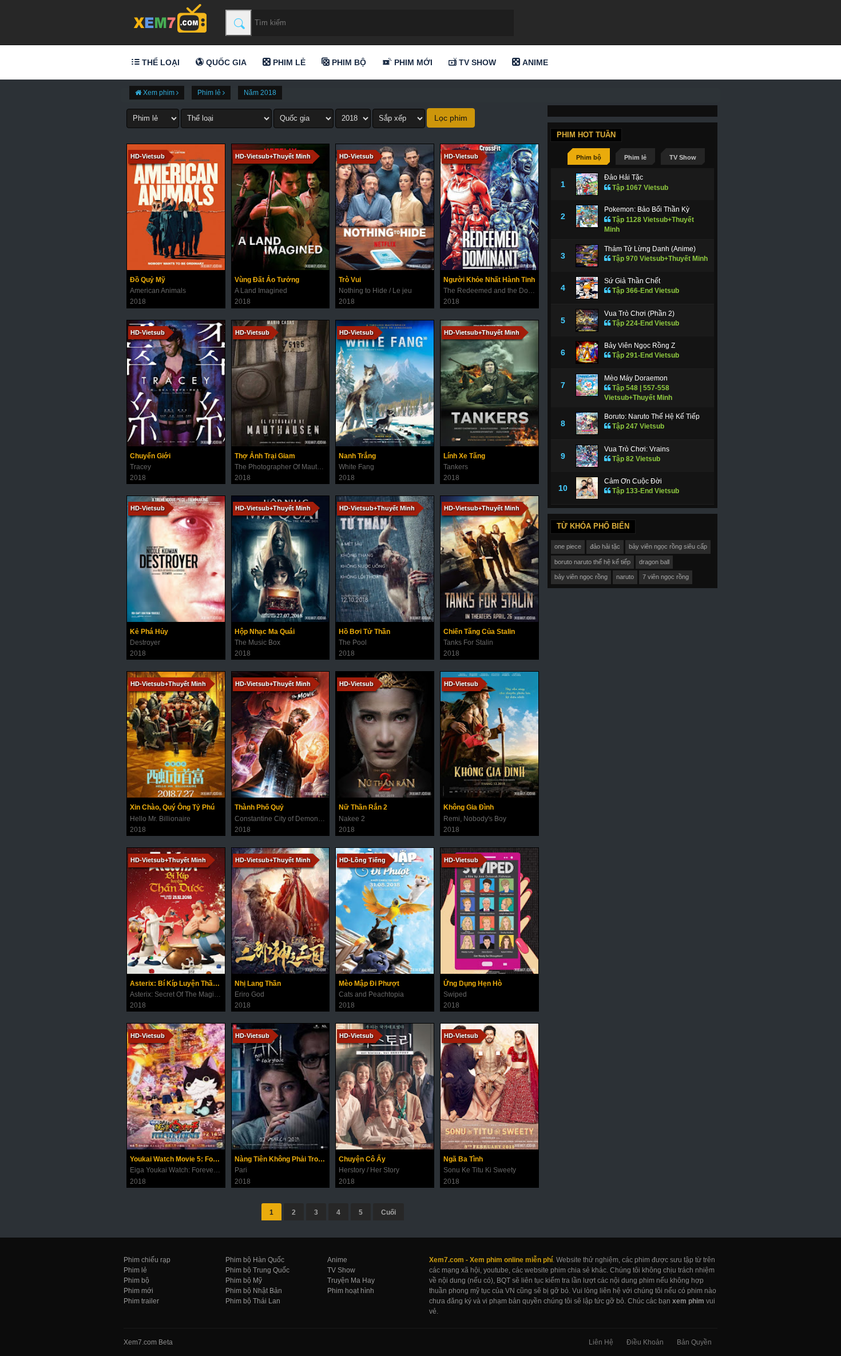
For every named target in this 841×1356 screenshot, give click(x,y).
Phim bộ (348, 62)
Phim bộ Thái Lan (252, 1301)
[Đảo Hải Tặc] (587, 184)
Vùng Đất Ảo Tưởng (267, 280)
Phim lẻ (288, 62)
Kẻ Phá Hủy (149, 632)
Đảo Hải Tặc (623, 177)
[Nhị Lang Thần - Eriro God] (281, 911)
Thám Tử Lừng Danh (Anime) (650, 249)
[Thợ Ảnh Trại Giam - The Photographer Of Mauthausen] (281, 383)
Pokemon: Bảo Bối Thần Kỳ (646, 209)
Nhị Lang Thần (258, 984)
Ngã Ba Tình (463, 1159)
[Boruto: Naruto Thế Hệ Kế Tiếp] (587, 423)
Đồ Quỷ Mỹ (147, 280)
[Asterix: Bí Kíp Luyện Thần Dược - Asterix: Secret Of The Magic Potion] (176, 911)
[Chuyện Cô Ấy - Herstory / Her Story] (385, 1086)
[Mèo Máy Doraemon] (587, 385)
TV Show (476, 62)
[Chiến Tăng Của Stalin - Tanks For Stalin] (489, 559)
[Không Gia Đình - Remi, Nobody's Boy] (489, 735)
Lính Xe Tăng (464, 456)
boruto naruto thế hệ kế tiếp (592, 561)
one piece (567, 546)
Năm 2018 (260, 93)
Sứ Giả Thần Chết (632, 281)
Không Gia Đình (468, 807)
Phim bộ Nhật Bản (253, 1291)
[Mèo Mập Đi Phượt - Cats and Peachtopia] (385, 911)
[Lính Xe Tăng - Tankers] (489, 383)
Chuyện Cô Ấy (362, 1159)
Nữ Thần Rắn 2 (363, 807)
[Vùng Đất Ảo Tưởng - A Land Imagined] (281, 207)
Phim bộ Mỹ (243, 1280)
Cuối (388, 1212)
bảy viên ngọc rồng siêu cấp (668, 546)
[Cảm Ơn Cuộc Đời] (587, 488)
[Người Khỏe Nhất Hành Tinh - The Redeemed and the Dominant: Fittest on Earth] (489, 207)
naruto (625, 576)
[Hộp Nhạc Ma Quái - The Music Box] (281, 559)
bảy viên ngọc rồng (581, 576)
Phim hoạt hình (350, 1291)
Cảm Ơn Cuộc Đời (633, 481)
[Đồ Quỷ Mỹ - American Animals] (176, 207)
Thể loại (160, 62)
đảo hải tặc (605, 546)
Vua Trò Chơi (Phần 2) (639, 314)
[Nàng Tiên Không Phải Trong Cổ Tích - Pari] (281, 1086)
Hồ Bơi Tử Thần (364, 632)
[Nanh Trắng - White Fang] (385, 383)
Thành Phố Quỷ (259, 807)
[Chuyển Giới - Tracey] (176, 383)
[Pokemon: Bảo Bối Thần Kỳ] (587, 216)
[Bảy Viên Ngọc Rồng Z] (587, 352)
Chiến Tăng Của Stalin (479, 632)
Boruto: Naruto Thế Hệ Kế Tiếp (652, 417)
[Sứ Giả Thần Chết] (587, 287)
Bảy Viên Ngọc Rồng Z (639, 346)
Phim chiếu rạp (147, 1260)
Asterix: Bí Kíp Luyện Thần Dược (177, 984)
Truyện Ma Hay (351, 1280)
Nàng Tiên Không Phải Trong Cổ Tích (282, 1159)
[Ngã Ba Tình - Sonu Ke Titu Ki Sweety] (489, 1086)
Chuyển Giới (150, 456)
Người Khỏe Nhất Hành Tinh (489, 280)
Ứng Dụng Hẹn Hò (472, 984)
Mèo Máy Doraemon (636, 378)
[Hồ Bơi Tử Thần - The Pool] (385, 559)
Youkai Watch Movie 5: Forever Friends (177, 1159)
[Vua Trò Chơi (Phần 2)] (587, 320)
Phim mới (412, 62)
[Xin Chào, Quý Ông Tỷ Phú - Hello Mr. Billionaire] (176, 735)
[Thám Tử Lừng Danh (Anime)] (587, 255)
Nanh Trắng (357, 456)
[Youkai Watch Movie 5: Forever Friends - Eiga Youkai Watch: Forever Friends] (176, 1086)
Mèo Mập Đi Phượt (369, 984)
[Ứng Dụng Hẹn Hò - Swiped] (489, 911)
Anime (534, 62)
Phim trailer (141, 1301)
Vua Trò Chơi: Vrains (636, 449)
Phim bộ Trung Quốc (257, 1270)
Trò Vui (350, 280)
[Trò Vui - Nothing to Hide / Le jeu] (385, 207)
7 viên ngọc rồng (665, 576)
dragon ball (654, 561)
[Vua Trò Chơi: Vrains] (587, 456)
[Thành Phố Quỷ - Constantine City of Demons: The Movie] (281, 735)
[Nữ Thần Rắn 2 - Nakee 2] (385, 735)
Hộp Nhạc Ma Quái (265, 632)
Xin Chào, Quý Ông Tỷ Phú (172, 807)
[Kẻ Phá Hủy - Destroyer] (176, 559)
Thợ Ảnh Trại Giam (265, 456)
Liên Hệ (601, 1342)
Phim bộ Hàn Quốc (254, 1260)
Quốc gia (225, 62)
